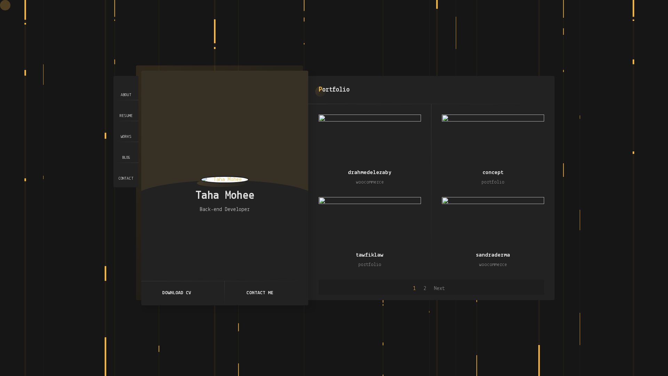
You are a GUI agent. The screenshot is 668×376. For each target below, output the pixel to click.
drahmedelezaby (369, 172)
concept (493, 172)
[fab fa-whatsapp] (241, 225)
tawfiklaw (369, 255)
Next (439, 288)
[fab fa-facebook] (230, 225)
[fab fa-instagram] (208, 225)
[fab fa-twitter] (219, 225)
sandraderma (493, 255)
